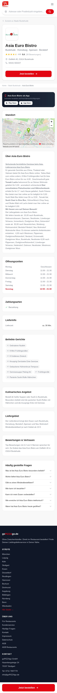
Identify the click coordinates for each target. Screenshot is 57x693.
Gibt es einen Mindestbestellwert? (19, 482)
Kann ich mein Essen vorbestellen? (20, 494)
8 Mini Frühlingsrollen (31, 176)
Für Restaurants (9, 621)
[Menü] (52, 4)
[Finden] (50, 11)
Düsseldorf (6, 573)
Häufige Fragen (8, 629)
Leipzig (5, 558)
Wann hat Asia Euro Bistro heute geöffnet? (23, 506)
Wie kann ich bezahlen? (15, 488)
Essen (4, 569)
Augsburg (6, 591)
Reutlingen (6, 576)
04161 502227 (15, 63)
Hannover (6, 580)
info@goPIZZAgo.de (10, 675)
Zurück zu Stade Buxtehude (16, 21)
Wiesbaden (7, 606)
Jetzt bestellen (26, 74)
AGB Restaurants (9, 647)
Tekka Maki (45, 173)
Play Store (12, 103)
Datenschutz (7, 640)
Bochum (5, 584)
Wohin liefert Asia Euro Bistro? (18, 477)
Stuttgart (5, 565)
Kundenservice (8, 625)
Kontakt (5, 632)
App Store (27, 103)
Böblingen (6, 595)
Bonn (4, 602)
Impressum (7, 636)
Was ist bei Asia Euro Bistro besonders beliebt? (25, 471)
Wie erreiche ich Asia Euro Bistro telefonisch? (24, 500)
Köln (4, 561)
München (6, 554)
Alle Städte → (8, 610)
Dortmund (6, 587)
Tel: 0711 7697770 (10, 671)
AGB (4, 643)
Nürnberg (6, 598)
